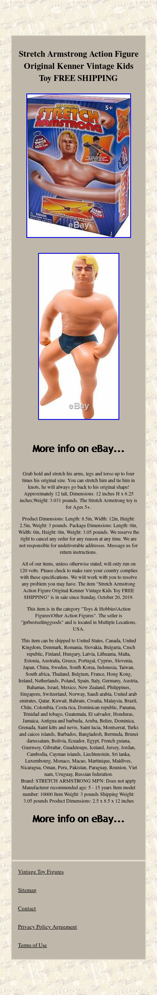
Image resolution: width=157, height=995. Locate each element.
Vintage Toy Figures (41, 871)
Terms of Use (32, 945)
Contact (27, 908)
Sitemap (27, 890)
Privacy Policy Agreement (47, 926)
